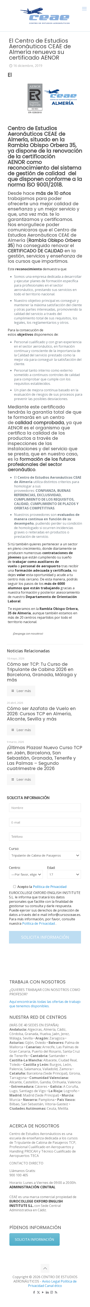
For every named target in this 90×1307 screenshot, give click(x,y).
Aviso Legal (51, 1281)
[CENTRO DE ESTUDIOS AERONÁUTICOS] (45, 14)
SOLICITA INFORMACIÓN (34, 1239)
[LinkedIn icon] (47, 1292)
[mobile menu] (84, 8)
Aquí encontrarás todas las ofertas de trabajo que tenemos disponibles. (45, 1003)
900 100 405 (18, 1175)
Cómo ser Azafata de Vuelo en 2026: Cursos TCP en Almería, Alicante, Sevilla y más (41, 713)
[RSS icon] (56, 1292)
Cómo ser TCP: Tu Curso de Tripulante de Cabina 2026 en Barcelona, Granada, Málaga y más (42, 672)
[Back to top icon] (45, 1268)
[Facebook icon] (34, 1292)
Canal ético (53, 1285)
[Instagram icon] (51, 1292)
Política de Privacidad (49, 886)
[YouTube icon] (42, 1292)
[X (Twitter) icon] (38, 1292)
